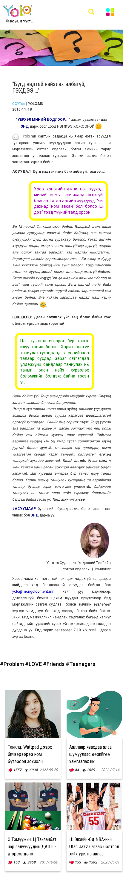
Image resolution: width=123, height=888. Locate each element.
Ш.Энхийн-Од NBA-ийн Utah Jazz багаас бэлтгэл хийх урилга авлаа (94, 847)
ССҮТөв (18, 104)
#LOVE (34, 664)
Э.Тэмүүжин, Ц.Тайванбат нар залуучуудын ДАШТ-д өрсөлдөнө (32, 847)
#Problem (12, 664)
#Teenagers (80, 664)
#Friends (54, 664)
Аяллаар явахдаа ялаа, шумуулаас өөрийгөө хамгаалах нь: (91, 754)
